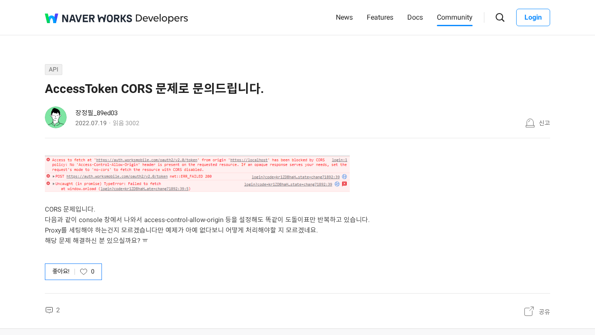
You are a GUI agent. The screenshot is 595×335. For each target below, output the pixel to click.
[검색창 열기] (500, 17)
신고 (544, 123)
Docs (415, 17)
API (53, 69)
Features (380, 17)
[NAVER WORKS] (88, 18)
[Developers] (162, 19)
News (344, 17)
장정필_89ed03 (96, 113)
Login (533, 17)
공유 (544, 311)
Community (455, 17)
